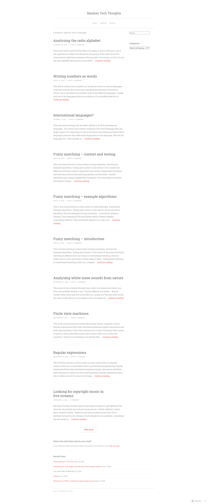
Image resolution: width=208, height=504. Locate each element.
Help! (55, 476)
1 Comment (74, 400)
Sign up (112, 23)
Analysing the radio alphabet (77, 40)
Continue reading (103, 60)
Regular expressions (69, 352)
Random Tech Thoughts (104, 13)
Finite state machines (71, 313)
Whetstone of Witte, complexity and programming (73, 481)
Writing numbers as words (75, 76)
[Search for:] (139, 33)
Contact (103, 23)
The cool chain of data (62, 471)
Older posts (88, 429)
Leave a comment (77, 45)
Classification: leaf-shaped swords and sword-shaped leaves (77, 466)
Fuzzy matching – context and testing (84, 154)
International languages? (73, 115)
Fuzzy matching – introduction (78, 238)
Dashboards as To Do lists (63, 461)
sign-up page (114, 446)
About (95, 23)
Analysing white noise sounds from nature (88, 277)
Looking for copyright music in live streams (78, 393)
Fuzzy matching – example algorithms (85, 196)
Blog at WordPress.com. (63, 491)
